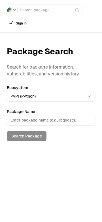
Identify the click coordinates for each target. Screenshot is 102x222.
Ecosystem (17, 87)
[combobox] (11, 10)
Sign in (21, 23)
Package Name (21, 111)
